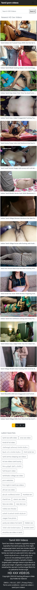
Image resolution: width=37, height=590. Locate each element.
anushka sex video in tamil (12, 532)
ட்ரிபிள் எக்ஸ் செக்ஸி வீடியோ (11, 528)
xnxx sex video (25, 438)
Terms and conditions (11, 585)
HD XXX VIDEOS (18, 573)
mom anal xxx (29, 452)
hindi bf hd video (8, 442)
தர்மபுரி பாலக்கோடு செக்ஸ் (11, 494)
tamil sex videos (27, 585)
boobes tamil (29, 528)
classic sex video (19, 499)
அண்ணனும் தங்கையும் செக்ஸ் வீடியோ (15, 447)
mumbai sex (27, 494)
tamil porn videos (18, 587)
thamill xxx (6, 499)
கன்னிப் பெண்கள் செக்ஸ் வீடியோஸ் (14, 513)
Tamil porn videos (9, 2)
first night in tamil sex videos (13, 485)
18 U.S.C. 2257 (15, 583)
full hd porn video (9, 471)
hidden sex (29, 523)
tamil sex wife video (9, 438)
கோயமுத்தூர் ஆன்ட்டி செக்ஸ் (12, 466)
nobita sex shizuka (9, 509)
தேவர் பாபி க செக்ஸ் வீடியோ (11, 452)
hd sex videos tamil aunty (11, 461)
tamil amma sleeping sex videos (14, 457)
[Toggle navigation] (33, 3)
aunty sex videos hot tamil (12, 523)
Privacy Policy (27, 583)
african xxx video (8, 490)
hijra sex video (7, 504)
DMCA (6, 583)
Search (32, 11)
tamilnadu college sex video (12, 476)
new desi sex (21, 504)
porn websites (7, 480)
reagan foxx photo (9, 518)
